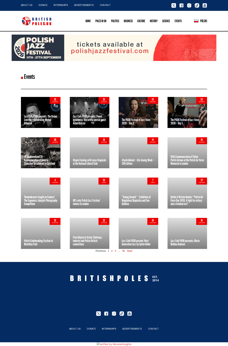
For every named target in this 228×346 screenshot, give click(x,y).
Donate (43, 5)
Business (128, 21)
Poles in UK (100, 21)
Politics (115, 21)
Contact (105, 5)
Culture (141, 21)
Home (88, 21)
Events (178, 21)
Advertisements (84, 5)
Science (166, 21)
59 (123, 250)
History (154, 21)
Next (129, 250)
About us (26, 5)
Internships (61, 5)
